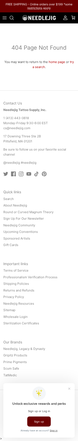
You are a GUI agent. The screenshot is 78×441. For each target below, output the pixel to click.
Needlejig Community (19, 225)
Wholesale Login (15, 317)
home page (57, 62)
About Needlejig (15, 205)
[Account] (64, 17)
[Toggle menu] (4, 17)
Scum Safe (11, 368)
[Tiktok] (36, 174)
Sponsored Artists (16, 238)
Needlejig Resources (18, 304)
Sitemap (9, 310)
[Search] (13, 17)
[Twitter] (5, 174)
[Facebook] (13, 174)
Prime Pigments (15, 362)
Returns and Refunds (18, 290)
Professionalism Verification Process (30, 277)
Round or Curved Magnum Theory (28, 212)
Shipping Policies (16, 284)
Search (8, 199)
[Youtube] (28, 174)
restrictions (34, 8)
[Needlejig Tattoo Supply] (39, 17)
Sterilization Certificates (21, 323)
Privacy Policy (13, 297)
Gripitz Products (15, 355)
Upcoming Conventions (20, 232)
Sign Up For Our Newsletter (23, 218)
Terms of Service (15, 270)
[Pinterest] (44, 174)
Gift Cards (10, 245)
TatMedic (10, 375)
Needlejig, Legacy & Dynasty (24, 349)
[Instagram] (21, 174)
